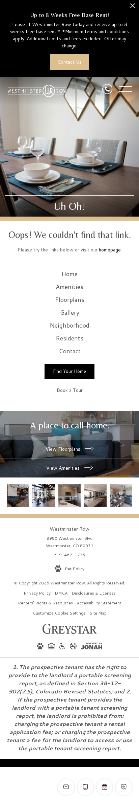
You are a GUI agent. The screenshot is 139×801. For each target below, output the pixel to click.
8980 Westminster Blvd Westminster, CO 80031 (69, 542)
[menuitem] (69, 274)
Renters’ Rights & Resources (45, 603)
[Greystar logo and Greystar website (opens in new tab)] (70, 632)
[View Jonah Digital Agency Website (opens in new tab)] (91, 647)
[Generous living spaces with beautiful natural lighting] (121, 495)
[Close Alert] (132, 7)
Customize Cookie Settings (59, 613)
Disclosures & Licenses (94, 593)
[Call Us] (107, 89)
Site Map (98, 613)
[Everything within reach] (95, 495)
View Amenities (63, 468)
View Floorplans (64, 449)
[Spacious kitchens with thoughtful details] (69, 495)
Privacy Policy (37, 593)
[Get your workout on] (43, 495)
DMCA (61, 593)
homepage (110, 249)
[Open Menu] (125, 89)
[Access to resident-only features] (18, 495)
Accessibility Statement (99, 603)
